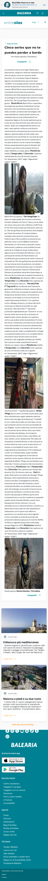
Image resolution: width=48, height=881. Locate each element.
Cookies (4, 877)
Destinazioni (8, 822)
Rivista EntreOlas (10, 828)
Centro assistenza (11, 783)
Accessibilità (9, 803)
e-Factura (7, 800)
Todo (34, 22)
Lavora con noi (10, 850)
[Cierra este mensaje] (1, 5)
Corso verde (8, 831)
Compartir (22, 61)
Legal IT (4, 874)
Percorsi (7, 818)
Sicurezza (7, 793)
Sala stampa (8, 853)
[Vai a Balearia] (24, 13)
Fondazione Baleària (12, 863)
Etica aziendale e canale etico (16, 857)
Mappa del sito (10, 835)
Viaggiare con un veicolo (14, 790)
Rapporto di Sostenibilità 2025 (17, 860)
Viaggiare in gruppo (12, 787)
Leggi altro (8, 659)
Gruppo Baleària (10, 847)
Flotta (6, 815)
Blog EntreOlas (10, 825)
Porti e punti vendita (12, 796)
